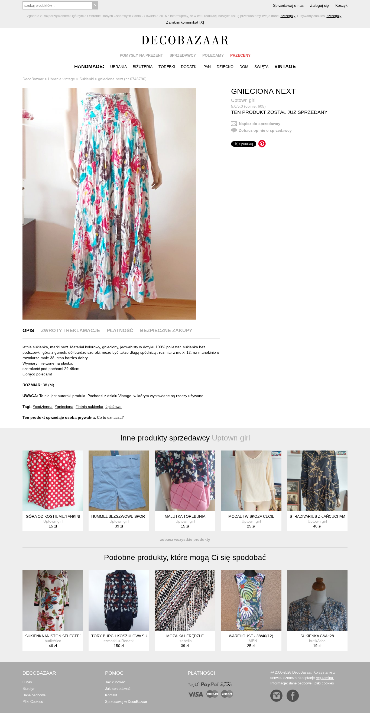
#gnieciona (64, 406)
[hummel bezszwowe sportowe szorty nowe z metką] (119, 481)
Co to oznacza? (110, 417)
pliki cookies (324, 683)
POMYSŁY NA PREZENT (141, 55)
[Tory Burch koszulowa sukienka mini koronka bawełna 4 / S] (119, 600)
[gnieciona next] (109, 204)
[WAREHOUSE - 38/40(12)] (251, 600)
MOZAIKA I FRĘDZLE (185, 636)
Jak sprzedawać (118, 689)
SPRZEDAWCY (183, 55)
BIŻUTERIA (142, 67)
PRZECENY (240, 55)
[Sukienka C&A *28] (317, 600)
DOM (243, 67)
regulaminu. (325, 678)
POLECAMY (213, 55)
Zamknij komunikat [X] (185, 22)
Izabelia (185, 641)
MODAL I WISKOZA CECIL (251, 516)
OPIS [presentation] (28, 330)
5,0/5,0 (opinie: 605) (248, 106)
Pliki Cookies (32, 702)
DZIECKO (225, 67)
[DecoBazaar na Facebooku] (293, 696)
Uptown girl (243, 100)
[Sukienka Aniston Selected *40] (52, 600)
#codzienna (43, 406)
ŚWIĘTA (261, 67)
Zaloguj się (319, 5)
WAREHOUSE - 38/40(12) (251, 636)
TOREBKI (166, 67)
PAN (207, 67)
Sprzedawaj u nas (288, 5)
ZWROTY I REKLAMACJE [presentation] (70, 330)
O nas (27, 682)
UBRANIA (118, 67)
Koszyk (341, 5)
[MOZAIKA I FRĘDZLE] (185, 600)
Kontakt (111, 695)
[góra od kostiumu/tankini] (52, 481)
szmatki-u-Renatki (118, 641)
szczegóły (288, 16)
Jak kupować (115, 682)
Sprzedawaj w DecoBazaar (126, 702)
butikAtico (53, 641)
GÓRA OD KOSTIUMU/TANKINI (53, 516)
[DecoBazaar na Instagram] (276, 696)
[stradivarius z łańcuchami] (317, 481)
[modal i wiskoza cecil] (251, 481)
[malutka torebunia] (185, 481)
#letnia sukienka (89, 406)
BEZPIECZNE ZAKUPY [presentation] (166, 330)
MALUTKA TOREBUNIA (185, 516)
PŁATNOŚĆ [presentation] (120, 330)
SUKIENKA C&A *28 (317, 636)
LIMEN (251, 641)
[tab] (28, 330)
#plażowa (113, 406)
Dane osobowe (34, 695)
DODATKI (189, 67)
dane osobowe (300, 683)
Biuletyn (28, 689)
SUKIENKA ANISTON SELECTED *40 (57, 636)
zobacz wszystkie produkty (185, 539)
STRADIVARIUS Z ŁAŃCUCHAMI (318, 516)
